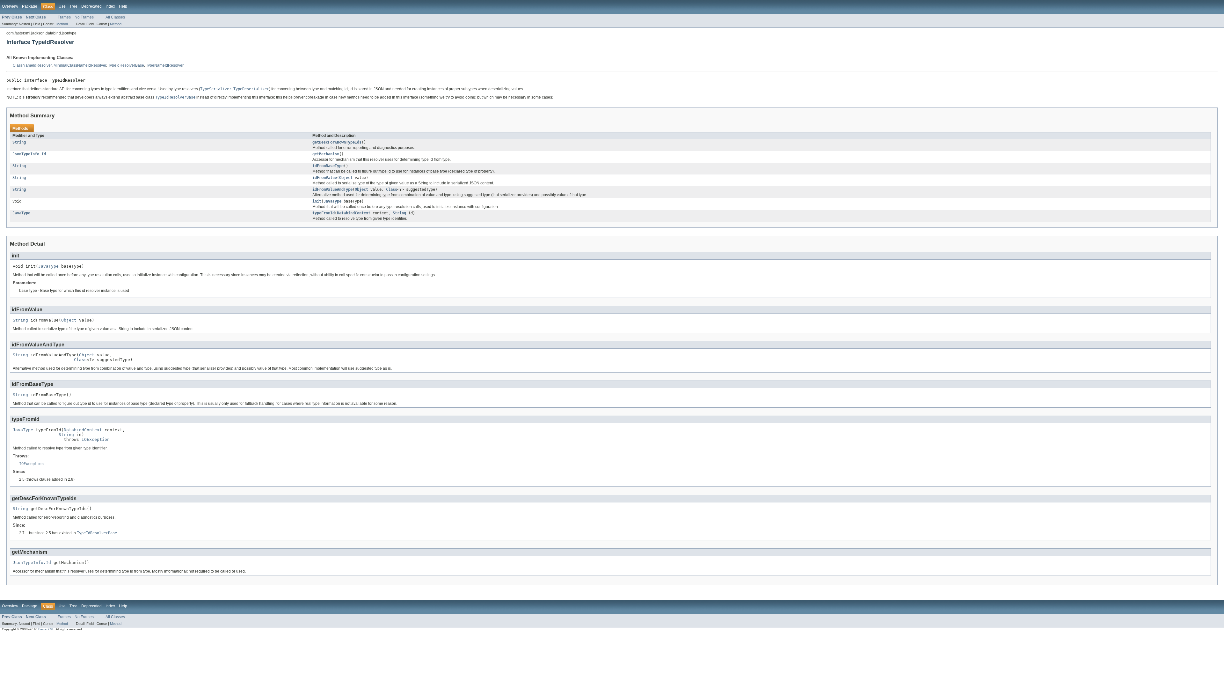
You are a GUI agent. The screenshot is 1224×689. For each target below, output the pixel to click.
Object (346, 177)
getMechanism (325, 154)
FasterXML (46, 629)
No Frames (84, 17)
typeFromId (323, 213)
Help (123, 6)
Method (62, 24)
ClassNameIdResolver (32, 65)
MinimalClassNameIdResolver (80, 65)
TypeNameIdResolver (165, 65)
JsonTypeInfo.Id (29, 154)
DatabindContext (353, 213)
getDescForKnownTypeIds (336, 142)
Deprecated (91, 6)
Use (62, 6)
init (316, 201)
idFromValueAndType (332, 189)
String (19, 142)
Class (391, 189)
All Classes (115, 17)
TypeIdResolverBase (126, 65)
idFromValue (324, 177)
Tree (73, 6)
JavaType (332, 201)
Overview (10, 6)
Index (110, 6)
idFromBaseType (328, 166)
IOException (96, 439)
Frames (64, 17)
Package (29, 6)
